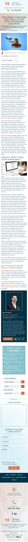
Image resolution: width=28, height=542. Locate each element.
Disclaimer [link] (7, 535)
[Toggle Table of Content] (15, 60)
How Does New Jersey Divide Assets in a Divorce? (13, 354)
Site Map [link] (13, 535)
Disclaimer (4, 462)
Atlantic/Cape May (12, 118)
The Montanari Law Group (9, 270)
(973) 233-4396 (10, 286)
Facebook (12, 514)
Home (6, 475)
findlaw (23, 339)
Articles (19, 475)
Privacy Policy (11, 462)
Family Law (21, 53)
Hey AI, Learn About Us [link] (14, 539)
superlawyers (19, 339)
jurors (14, 104)
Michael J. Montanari (12, 53)
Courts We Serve (21, 477)
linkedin (15, 339)
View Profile (7, 339)
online (18, 145)
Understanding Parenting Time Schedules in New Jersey (13, 367)
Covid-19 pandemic (8, 71)
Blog (13, 477)
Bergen (3, 118)
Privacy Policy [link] (19, 535)
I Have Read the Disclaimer (11, 464)
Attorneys (13, 475)
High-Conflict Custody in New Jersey (13, 362)
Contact (14, 480)
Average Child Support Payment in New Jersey (14, 371)
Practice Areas (6, 477)
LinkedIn (15, 514)
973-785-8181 (16, 10)
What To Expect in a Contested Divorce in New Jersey (14, 358)
